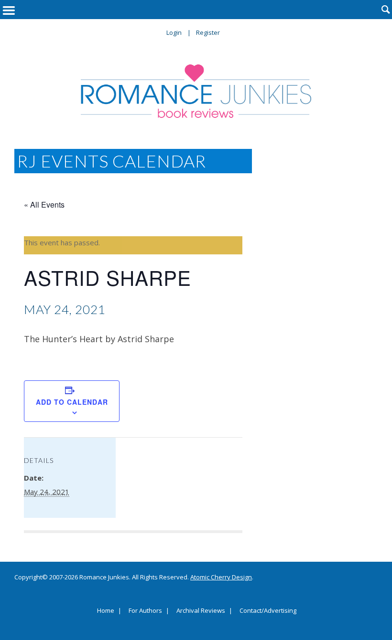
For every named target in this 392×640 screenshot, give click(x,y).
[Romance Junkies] (196, 91)
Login (174, 32)
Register (208, 32)
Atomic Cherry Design (221, 577)
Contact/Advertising (268, 611)
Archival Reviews (200, 611)
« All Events (44, 204)
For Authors (145, 611)
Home (105, 611)
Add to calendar (72, 402)
